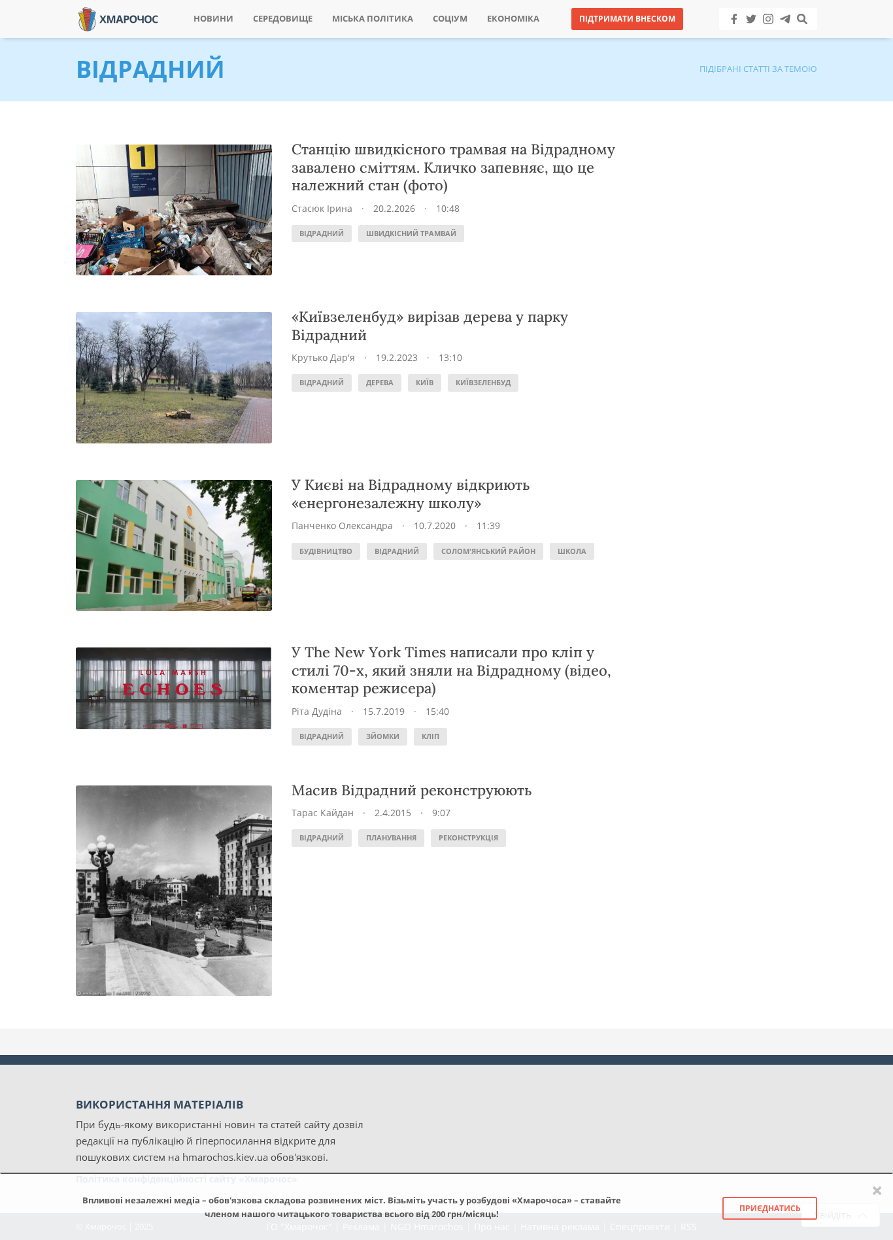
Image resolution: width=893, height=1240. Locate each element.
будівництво (325, 551)
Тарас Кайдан (323, 812)
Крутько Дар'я (323, 357)
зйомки (382, 736)
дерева (380, 382)
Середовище (282, 18)
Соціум (450, 18)
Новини (213, 18)
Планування (391, 837)
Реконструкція (468, 837)
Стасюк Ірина (322, 208)
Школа (572, 551)
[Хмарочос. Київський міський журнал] (118, 18)
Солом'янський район (488, 551)
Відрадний (321, 233)
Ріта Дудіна (317, 711)
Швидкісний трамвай (411, 233)
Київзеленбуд (483, 382)
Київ (424, 382)
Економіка (513, 18)
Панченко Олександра (342, 525)
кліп (430, 736)
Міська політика (372, 18)
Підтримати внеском (627, 18)
